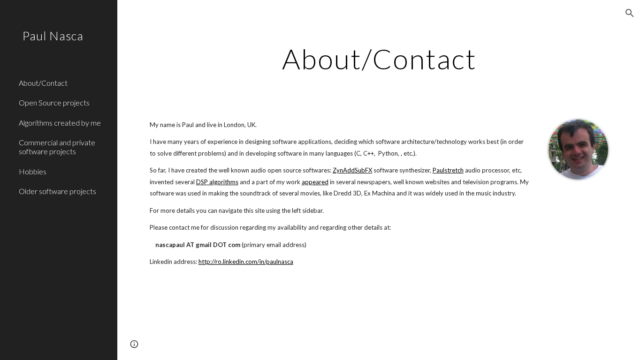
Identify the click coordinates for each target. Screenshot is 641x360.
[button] (629, 13)
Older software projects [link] (57, 191)
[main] (379, 58)
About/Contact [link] (43, 82)
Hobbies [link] (32, 171)
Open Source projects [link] (54, 102)
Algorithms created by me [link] (60, 122)
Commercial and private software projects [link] (57, 147)
